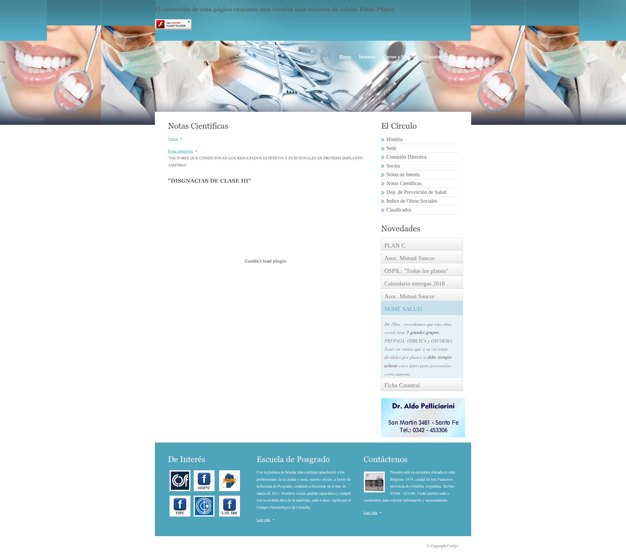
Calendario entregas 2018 (414, 283)
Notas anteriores (180, 150)
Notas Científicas (404, 183)
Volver (173, 138)
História (394, 139)
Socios (393, 165)
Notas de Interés (403, 174)
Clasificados (398, 209)
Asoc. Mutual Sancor (409, 258)
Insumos (367, 56)
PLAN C (394, 245)
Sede (391, 148)
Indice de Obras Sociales (411, 201)
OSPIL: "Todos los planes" (416, 271)
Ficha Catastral (402, 385)
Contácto (458, 56)
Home (345, 56)
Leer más (264, 519)
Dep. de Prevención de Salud (416, 192)
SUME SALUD (403, 309)
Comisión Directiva (406, 157)
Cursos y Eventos (400, 56)
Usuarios (433, 56)
